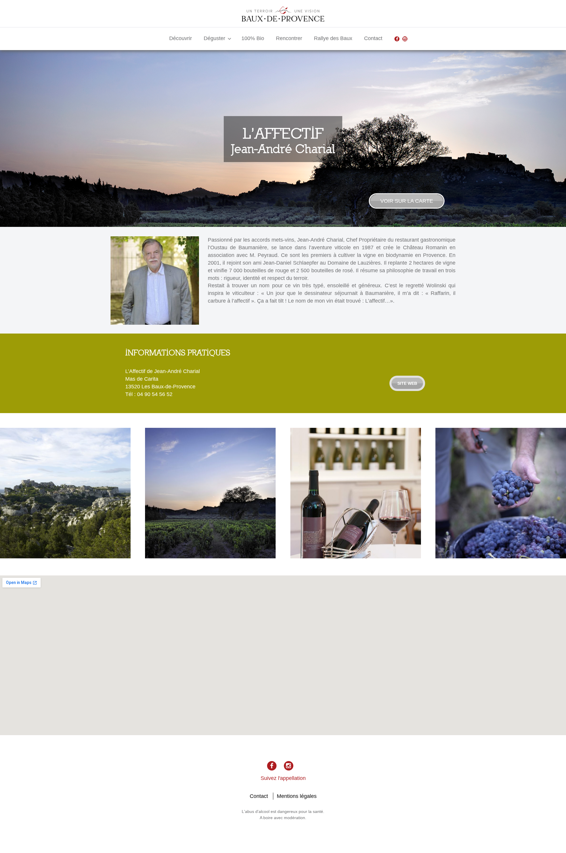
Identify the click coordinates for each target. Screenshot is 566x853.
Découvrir (180, 38)
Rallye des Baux (333, 38)
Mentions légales (297, 796)
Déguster (214, 38)
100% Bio (252, 38)
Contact (373, 38)
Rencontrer (289, 38)
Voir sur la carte (406, 201)
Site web (407, 383)
